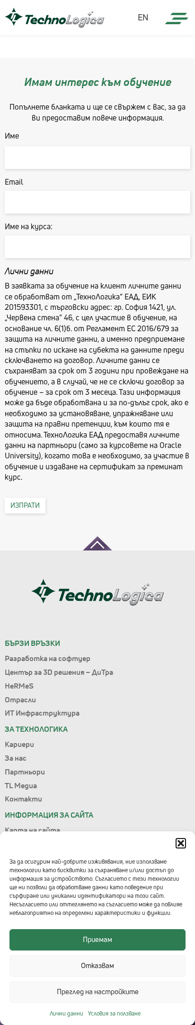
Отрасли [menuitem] (20, 699)
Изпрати (25, 505)
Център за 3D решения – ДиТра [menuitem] (59, 672)
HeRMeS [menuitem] (19, 685)
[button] (181, 843)
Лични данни (66, 1013)
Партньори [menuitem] (25, 771)
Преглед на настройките (98, 992)
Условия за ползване (114, 1013)
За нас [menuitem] (16, 758)
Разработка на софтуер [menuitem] (47, 658)
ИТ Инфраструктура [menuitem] (42, 713)
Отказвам (97, 965)
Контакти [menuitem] (23, 798)
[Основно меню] (176, 19)
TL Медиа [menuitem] (21, 785)
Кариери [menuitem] (19, 744)
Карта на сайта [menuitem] (32, 830)
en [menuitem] (143, 17)
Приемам (97, 939)
